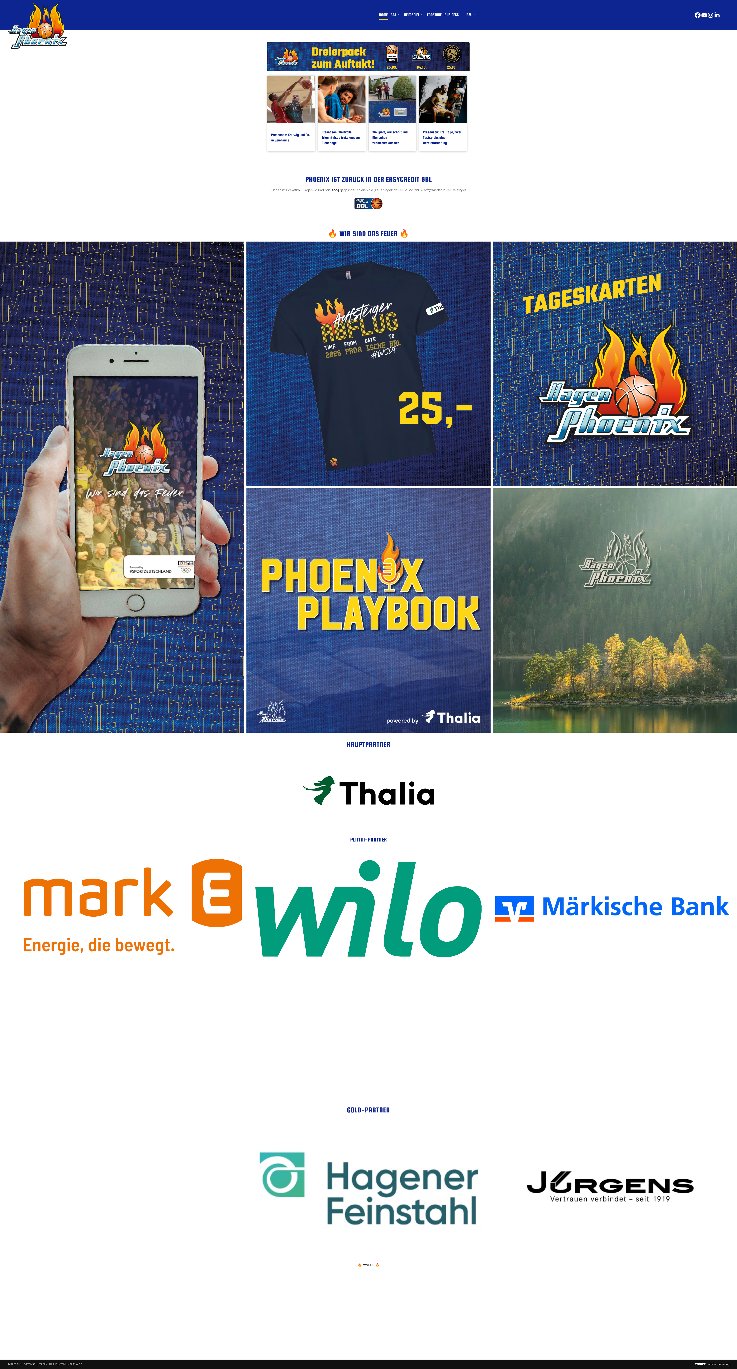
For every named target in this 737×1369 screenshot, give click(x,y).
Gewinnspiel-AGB (70, 1364)
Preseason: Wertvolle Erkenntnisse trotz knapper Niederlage (341, 137)
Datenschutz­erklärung (40, 1364)
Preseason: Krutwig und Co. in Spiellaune (290, 137)
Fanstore (434, 14)
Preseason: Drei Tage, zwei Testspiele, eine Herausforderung (442, 137)
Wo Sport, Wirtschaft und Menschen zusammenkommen (390, 137)
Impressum (15, 1364)
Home (383, 14)
